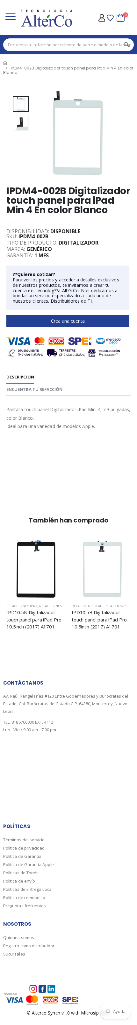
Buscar (126, 44)
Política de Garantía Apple (28, 864)
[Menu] (10, 17)
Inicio (5, 63)
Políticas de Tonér (20, 873)
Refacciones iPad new (58, 606)
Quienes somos (18, 937)
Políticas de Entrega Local (28, 889)
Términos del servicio (24, 840)
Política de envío (19, 881)
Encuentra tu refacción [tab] (34, 389)
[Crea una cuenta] (31, 550)
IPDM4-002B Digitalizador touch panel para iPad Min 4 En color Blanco (68, 200)
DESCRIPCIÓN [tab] (20, 377)
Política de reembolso (24, 897)
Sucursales (14, 954)
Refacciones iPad (21, 606)
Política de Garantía (22, 856)
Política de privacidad (24, 848)
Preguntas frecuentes (24, 906)
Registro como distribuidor (28, 946)
